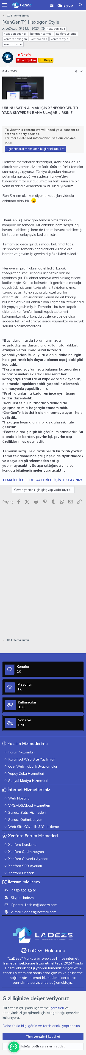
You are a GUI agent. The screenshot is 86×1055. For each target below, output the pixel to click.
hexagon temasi (41, 33)
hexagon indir (56, 28)
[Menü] (4, 5)
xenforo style (59, 39)
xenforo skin (39, 39)
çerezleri (57, 1008)
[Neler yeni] (75, 2)
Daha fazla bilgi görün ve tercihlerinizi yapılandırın (41, 1026)
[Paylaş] (76, 71)
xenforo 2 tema (66, 33)
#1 (82, 71)
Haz (21, 725)
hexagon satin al (15, 33)
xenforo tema (13, 44)
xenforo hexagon (15, 39)
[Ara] (80, 5)
